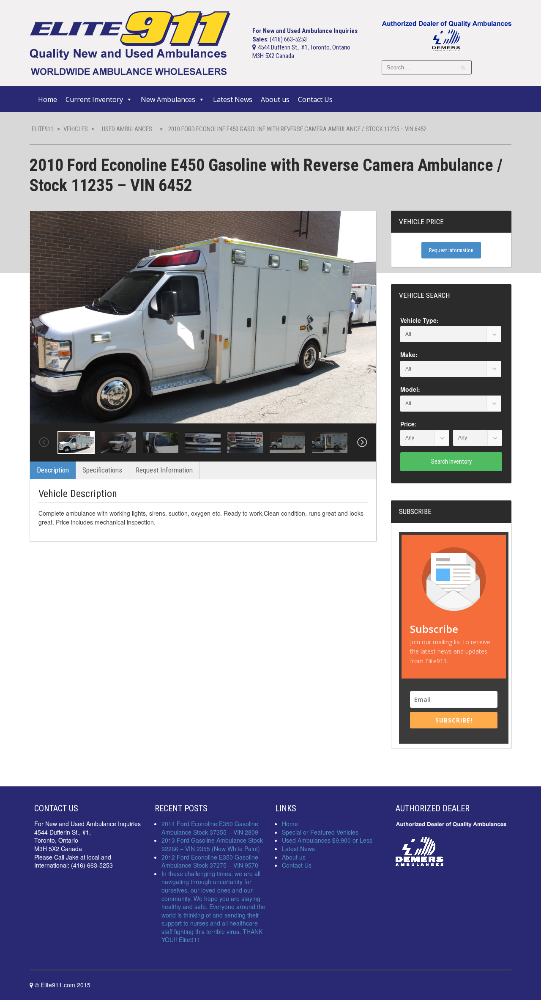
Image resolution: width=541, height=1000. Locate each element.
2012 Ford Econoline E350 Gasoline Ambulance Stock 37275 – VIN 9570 (209, 861)
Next (362, 442)
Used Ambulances (127, 129)
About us (275, 99)
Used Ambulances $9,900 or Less (327, 840)
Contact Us (315, 99)
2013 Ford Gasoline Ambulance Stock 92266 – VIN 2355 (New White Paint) (212, 844)
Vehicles (75, 129)
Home (47, 99)
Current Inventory (94, 99)
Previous (43, 442)
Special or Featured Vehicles (320, 832)
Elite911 (43, 129)
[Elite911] (130, 42)
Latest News (232, 99)
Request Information (164, 470)
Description (53, 470)
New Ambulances (168, 99)
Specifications (102, 470)
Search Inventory (451, 461)
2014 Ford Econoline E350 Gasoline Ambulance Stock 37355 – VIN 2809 (209, 827)
